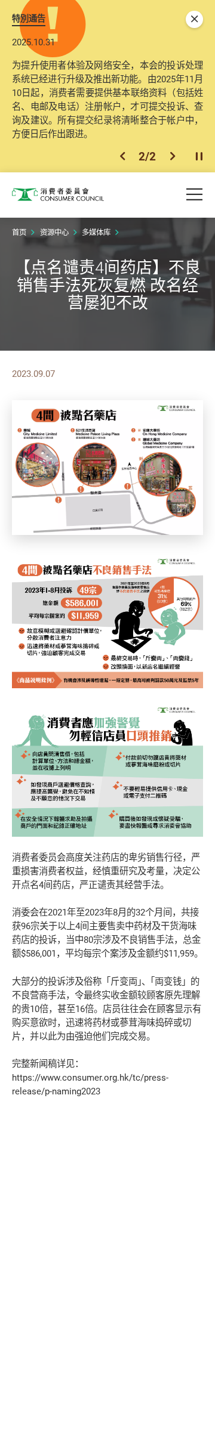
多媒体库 (96, 232)
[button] (122, 156)
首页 (19, 232)
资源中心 (54, 232)
